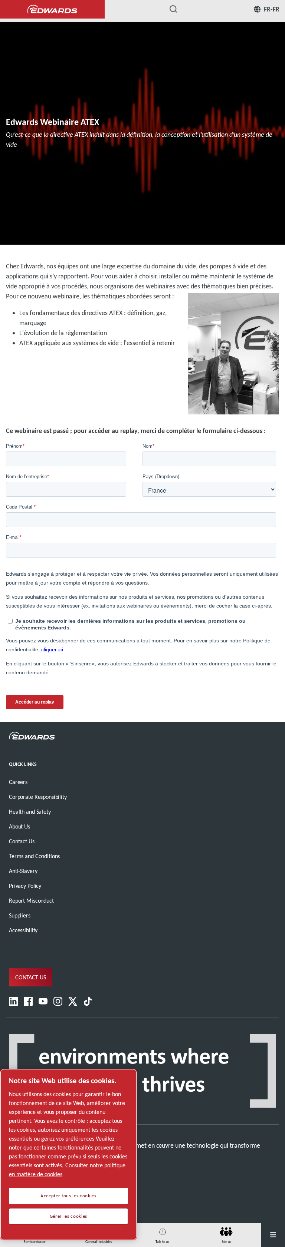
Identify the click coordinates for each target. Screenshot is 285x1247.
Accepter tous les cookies (68, 1196)
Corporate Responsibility (38, 796)
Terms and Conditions (34, 856)
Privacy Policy (25, 885)
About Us (19, 826)
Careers (18, 781)
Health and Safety (30, 811)
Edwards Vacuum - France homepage (52, 9)
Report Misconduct (31, 900)
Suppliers (19, 915)
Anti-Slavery (23, 870)
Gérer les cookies (68, 1216)
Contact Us (22, 841)
